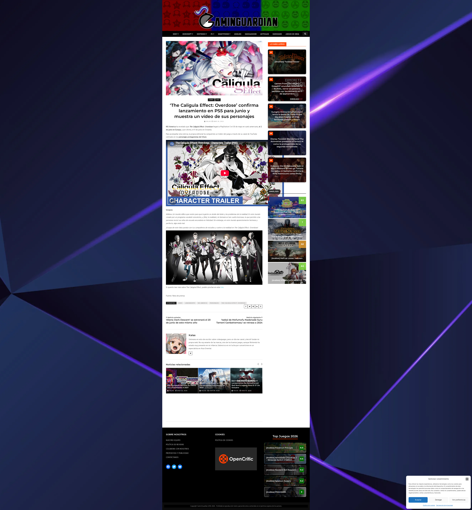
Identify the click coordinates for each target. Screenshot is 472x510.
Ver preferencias (458, 499)
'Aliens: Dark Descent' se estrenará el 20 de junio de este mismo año (188, 320)
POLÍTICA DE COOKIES (224, 440)
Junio (180, 303)
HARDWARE (277, 34)
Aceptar (418, 499)
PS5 (218, 100)
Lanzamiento (190, 303)
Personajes (214, 303)
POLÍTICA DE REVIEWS (175, 444)
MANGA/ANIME (251, 34)
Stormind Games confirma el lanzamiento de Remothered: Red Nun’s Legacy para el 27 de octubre (213, 384)
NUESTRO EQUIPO (173, 440)
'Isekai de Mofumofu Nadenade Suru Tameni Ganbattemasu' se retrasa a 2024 (239, 320)
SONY (175, 34)
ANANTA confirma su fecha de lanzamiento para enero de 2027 (181, 385)
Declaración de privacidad (444, 505)
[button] (467, 479)
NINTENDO (201, 34)
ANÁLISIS (237, 34)
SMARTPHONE (223, 34)
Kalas (208, 121)
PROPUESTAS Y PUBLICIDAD (177, 453)
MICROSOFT (187, 34)
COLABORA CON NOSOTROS (177, 448)
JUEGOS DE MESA (292, 34)
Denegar (438, 499)
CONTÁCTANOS (172, 457)
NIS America (202, 303)
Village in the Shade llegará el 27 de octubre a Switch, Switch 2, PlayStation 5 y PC (246, 385)
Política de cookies (429, 505)
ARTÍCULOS (264, 34)
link (222, 287)
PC (212, 34)
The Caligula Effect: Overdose (234, 303)
